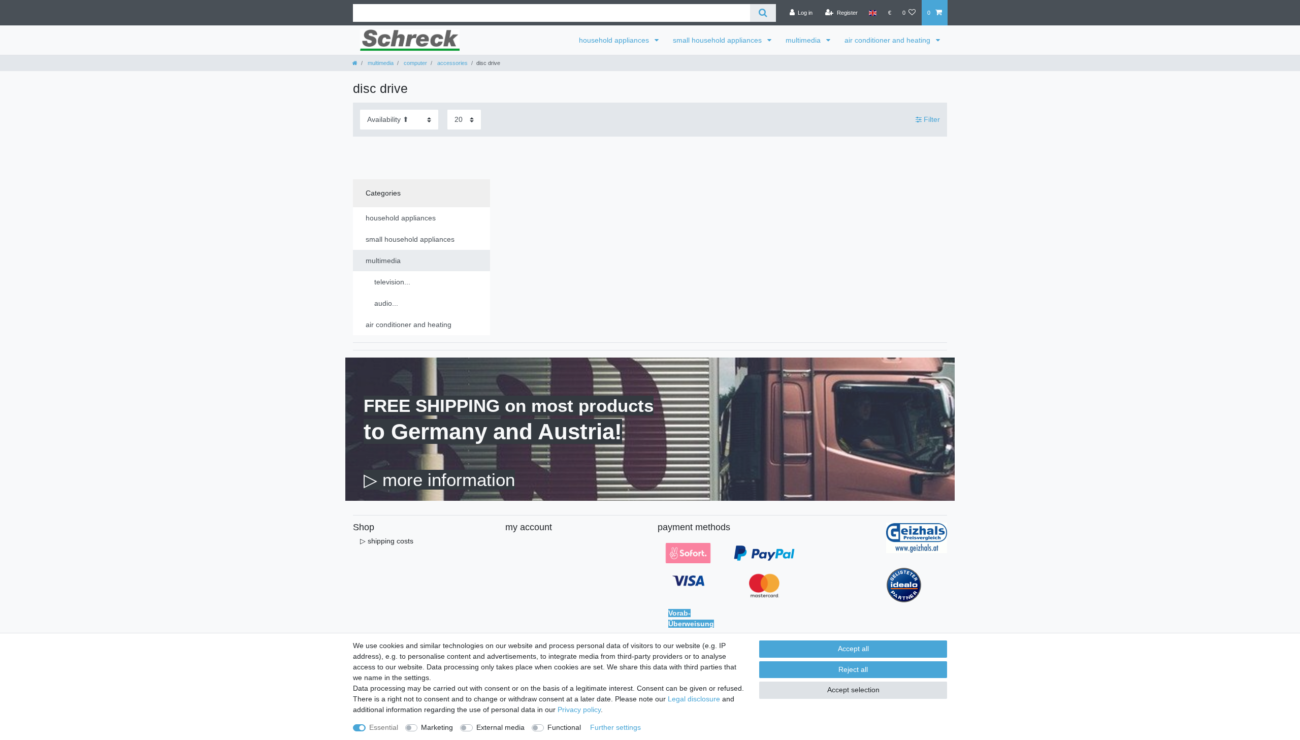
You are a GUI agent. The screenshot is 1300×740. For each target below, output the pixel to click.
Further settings (615, 727)
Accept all (853, 649)
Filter (931, 119)
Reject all (853, 669)
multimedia (804, 40)
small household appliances (718, 40)
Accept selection (853, 690)
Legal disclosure (694, 699)
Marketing (437, 727)
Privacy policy (579, 709)
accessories (452, 63)
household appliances (615, 40)
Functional (564, 727)
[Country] (872, 12)
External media (500, 727)
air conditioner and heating (888, 40)
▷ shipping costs (386, 541)
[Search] (763, 13)
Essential (383, 727)
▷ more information (439, 480)
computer (414, 63)
